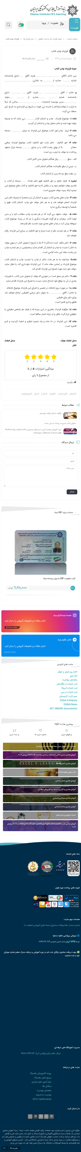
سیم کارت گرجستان (68, 696)
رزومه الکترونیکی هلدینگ (41, 1073)
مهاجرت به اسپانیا (44, 1095)
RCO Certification (42, 1099)
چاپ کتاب (61, 394)
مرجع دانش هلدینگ (43, 1078)
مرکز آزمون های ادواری (42, 1082)
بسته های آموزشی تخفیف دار (37, 925)
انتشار (72, 394)
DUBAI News (70, 704)
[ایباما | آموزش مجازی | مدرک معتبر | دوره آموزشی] (40, 10)
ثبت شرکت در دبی (69, 692)
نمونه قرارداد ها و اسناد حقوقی (50, 39)
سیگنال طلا (47, 1086)
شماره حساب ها (72, 925)
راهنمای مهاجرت (69, 680)
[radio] (54, 358)
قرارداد (52, 394)
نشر (35, 394)
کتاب (43, 394)
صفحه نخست (72, 39)
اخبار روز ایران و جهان (67, 672)
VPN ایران (70, 942)
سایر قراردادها (28, 39)
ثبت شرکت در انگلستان (67, 684)
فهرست (74, 28)
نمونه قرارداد (26, 394)
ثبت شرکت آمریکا (69, 688)
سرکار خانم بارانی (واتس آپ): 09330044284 (41, 1053)
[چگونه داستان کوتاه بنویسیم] (70, 416)
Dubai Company (68, 700)
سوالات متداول (57, 925)
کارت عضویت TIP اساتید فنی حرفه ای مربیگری (55, 578)
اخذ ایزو (73, 676)
